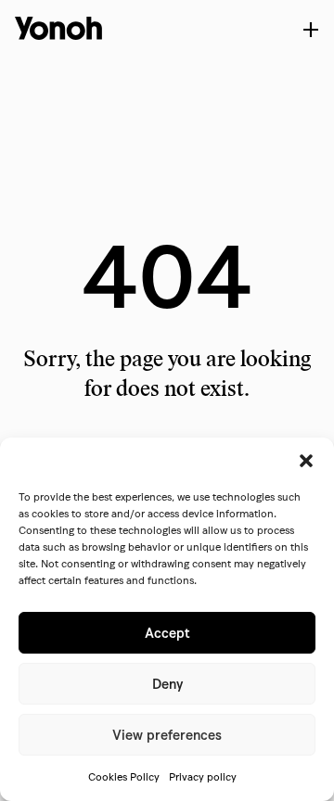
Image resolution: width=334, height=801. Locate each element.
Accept (167, 633)
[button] (306, 460)
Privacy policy (203, 776)
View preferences (167, 735)
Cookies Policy (124, 776)
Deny (167, 684)
